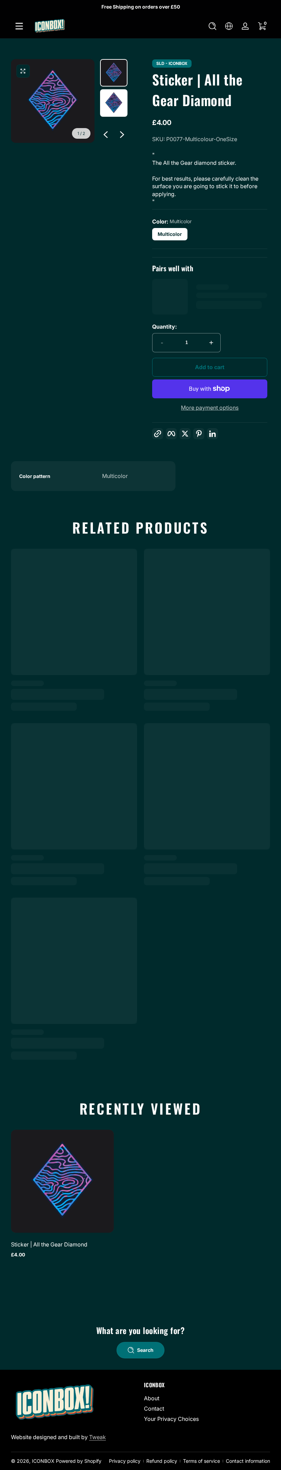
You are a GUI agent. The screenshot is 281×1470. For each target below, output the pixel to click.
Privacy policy (124, 1461)
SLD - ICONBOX (171, 63)
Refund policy (161, 1461)
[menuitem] (207, 1398)
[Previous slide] (105, 134)
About (151, 1398)
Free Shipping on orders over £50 (140, 7)
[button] (212, 26)
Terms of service (201, 1461)
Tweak (97, 1437)
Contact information (248, 1461)
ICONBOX (43, 1461)
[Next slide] (122, 134)
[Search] (212, 26)
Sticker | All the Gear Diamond (49, 1244)
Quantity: (164, 326)
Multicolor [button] (170, 234)
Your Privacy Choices (171, 1418)
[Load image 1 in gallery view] (113, 73)
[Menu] (19, 26)
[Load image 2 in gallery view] (113, 103)
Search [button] (145, 1350)
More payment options (210, 407)
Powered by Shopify (78, 1461)
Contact (154, 1408)
